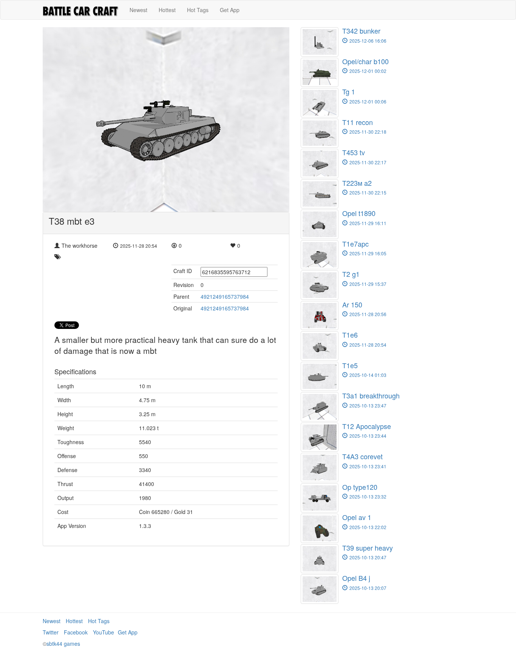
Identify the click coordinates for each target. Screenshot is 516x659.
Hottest (167, 10)
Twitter (51, 632)
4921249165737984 (225, 296)
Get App (229, 10)
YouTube (103, 632)
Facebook (76, 632)
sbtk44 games (63, 643)
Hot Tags (198, 10)
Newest (138, 10)
